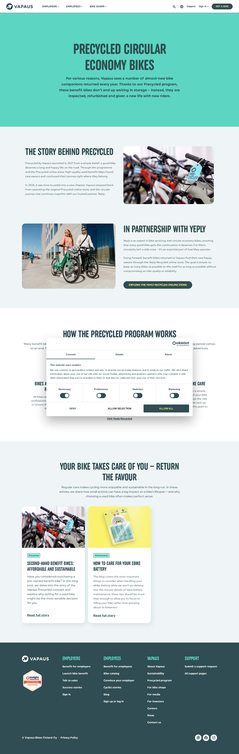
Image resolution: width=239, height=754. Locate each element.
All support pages (196, 673)
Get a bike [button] (222, 6)
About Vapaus (156, 666)
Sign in (66, 694)
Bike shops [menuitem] (97, 6)
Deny (72, 408)
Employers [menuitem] (49, 6)
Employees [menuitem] (73, 6)
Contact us (154, 722)
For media (153, 694)
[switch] (101, 395)
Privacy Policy (69, 737)
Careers (152, 708)
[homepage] (19, 6)
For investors (155, 701)
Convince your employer (119, 680)
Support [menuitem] (191, 6)
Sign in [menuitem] (202, 6)
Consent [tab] (71, 354)
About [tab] (168, 354)
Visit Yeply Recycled (119, 419)
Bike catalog (111, 673)
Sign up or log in (114, 701)
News (150, 715)
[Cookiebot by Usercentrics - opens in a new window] (175, 344)
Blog (106, 694)
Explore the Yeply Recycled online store (158, 285)
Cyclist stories (112, 687)
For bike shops (156, 687)
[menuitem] (182, 7)
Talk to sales (70, 680)
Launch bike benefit (75, 673)
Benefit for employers (76, 666)
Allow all (166, 408)
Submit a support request (201, 666)
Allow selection (119, 408)
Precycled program (159, 680)
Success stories (72, 687)
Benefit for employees (118, 666)
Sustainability (155, 673)
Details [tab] (120, 354)
